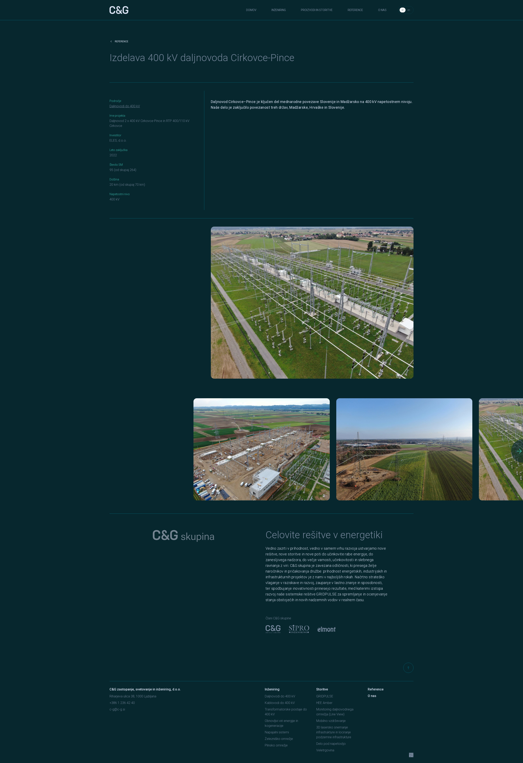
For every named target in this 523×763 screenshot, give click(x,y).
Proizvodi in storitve (317, 10)
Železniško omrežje (279, 739)
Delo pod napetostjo (331, 744)
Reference (355, 10)
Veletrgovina (325, 750)
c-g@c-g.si (117, 709)
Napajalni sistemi (277, 732)
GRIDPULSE (324, 696)
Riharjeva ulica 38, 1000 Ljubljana (133, 696)
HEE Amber (324, 703)
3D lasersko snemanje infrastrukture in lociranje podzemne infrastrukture (333, 732)
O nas (382, 10)
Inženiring (279, 10)
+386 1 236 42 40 (122, 703)
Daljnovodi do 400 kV (125, 106)
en (409, 10)
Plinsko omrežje (276, 745)
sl (402, 10)
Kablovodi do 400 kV (280, 703)
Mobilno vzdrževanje (331, 721)
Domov (251, 10)
